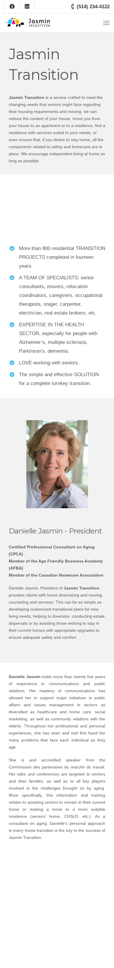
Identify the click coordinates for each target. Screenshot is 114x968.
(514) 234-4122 (93, 6)
